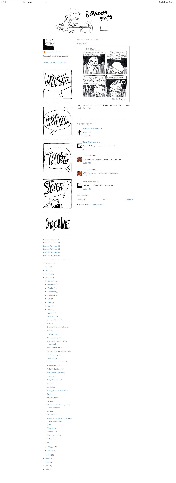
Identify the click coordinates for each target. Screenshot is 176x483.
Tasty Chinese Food (54, 379)
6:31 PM (87, 163)
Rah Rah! (81, 43)
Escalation (51, 387)
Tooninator (87, 155)
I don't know (51, 428)
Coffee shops (52, 358)
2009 (48, 458)
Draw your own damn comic (57, 362)
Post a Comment (83, 195)
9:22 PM (87, 135)
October (51, 288)
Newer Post (81, 199)
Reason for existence (54, 347)
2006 (48, 469)
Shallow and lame (53, 365)
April (50, 309)
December (52, 281)
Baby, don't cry (52, 316)
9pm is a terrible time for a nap (58, 327)
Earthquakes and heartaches (57, 390)
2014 (48, 267)
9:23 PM (87, 149)
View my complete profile (55, 62)
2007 (48, 465)
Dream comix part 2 (54, 354)
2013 (48, 270)
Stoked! (50, 330)
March (50, 313)
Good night (51, 394)
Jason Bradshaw (89, 142)
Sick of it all (51, 439)
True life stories (52, 397)
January (51, 450)
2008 (48, 462)
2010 (48, 455)
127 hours (50, 411)
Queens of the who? (54, 320)
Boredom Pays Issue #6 (51, 255)
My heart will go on (54, 337)
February (51, 447)
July (49, 298)
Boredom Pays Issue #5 (51, 252)
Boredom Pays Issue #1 (51, 239)
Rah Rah (97, 105)
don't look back (53, 334)
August (50, 295)
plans (49, 424)
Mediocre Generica (54, 435)
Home (105, 199)
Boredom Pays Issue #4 (51, 249)
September (52, 291)
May (50, 306)
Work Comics (52, 414)
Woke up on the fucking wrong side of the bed (58, 406)
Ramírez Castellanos (90, 128)
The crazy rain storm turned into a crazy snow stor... (59, 419)
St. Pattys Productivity (55, 369)
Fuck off (50, 323)
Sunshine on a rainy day (56, 372)
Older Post (129, 199)
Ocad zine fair (52, 431)
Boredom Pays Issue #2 (51, 243)
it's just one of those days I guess (59, 351)
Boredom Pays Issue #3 (51, 246)
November (52, 284)
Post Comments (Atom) (95, 204)
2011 (48, 277)
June (50, 302)
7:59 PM (87, 189)
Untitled (50, 401)
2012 (48, 274)
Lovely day (51, 376)
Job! (48, 442)
